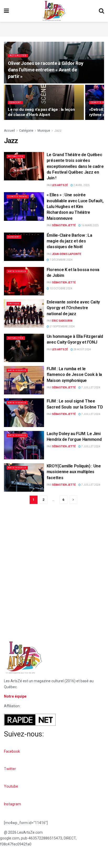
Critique (13, 303)
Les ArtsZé (60, 185)
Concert (15, 102)
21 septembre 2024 (62, 326)
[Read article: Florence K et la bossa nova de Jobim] (24, 281)
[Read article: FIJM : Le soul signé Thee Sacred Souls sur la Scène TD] (24, 412)
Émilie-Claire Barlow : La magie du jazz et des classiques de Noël (69, 241)
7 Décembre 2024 (61, 259)
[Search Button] (101, 11)
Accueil (9, 130)
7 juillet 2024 (90, 387)
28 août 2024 (82, 349)
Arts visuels (17, 271)
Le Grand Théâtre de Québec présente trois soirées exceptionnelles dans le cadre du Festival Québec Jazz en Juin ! (75, 166)
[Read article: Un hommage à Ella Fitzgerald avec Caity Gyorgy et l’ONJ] (24, 348)
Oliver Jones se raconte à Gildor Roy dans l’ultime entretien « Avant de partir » (45, 69)
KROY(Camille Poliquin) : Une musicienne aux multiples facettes (74, 472)
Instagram (12, 804)
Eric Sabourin (62, 320)
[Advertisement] (54, 28)
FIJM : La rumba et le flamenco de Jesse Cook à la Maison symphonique (74, 374)
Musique (43, 130)
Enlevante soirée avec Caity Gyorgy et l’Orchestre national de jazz (73, 308)
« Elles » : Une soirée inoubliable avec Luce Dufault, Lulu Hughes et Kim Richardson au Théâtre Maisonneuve (75, 206)
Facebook (12, 751)
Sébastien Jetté (64, 225)
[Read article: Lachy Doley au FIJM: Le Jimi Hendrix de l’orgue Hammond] (24, 445)
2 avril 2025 (81, 185)
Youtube (11, 786)
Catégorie (26, 130)
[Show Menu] (6, 11)
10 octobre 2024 (60, 288)
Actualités (17, 55)
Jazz (58, 130)
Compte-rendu (17, 196)
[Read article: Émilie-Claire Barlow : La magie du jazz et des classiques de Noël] (24, 247)
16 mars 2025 (90, 225)
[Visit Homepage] (54, 11)
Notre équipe (15, 696)
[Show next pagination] (73, 500)
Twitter (10, 769)
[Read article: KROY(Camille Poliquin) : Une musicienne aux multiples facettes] (24, 477)
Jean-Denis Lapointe (66, 254)
